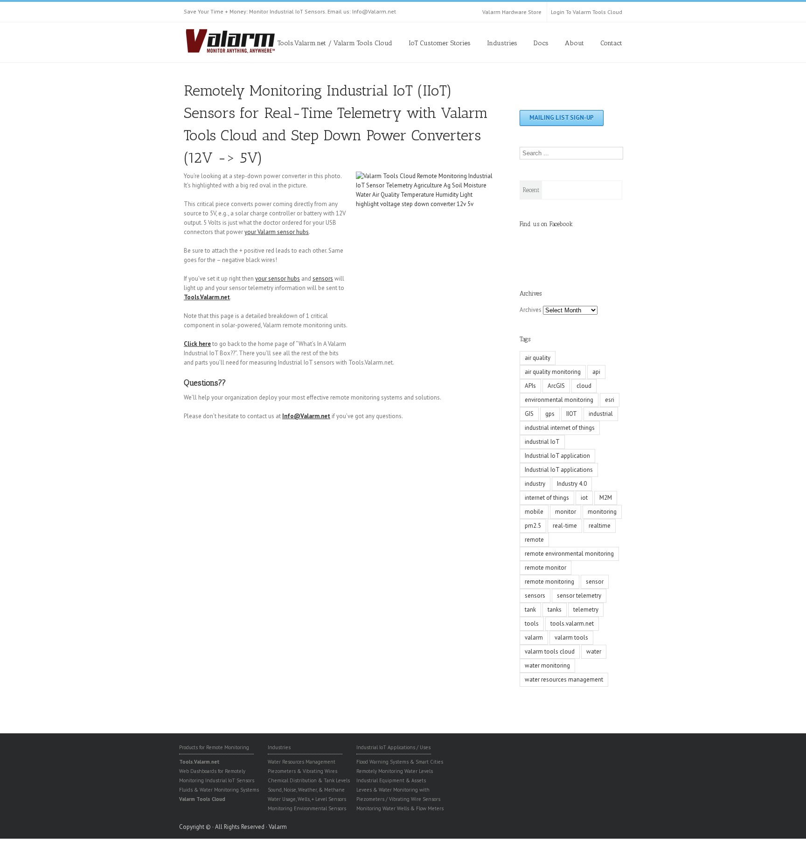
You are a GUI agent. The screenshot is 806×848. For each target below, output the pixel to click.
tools (532, 623)
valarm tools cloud (550, 651)
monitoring (602, 512)
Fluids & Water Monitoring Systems (219, 789)
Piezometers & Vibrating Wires (302, 771)
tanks (555, 610)
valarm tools (571, 637)
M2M (605, 498)
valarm (534, 637)
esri (609, 400)
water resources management (564, 679)
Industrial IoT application (557, 456)
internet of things (547, 498)
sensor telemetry (579, 596)
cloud (584, 386)
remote (534, 540)
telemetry (585, 610)
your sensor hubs (277, 279)
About (574, 43)
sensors (323, 279)
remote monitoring (549, 582)
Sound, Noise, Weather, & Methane (306, 789)
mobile (534, 512)
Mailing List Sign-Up (561, 118)
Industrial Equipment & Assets (391, 780)
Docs (541, 43)
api (596, 372)
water (593, 651)
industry (535, 484)
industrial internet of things (560, 428)
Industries (502, 43)
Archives (531, 310)
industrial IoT (542, 442)
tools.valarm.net (572, 623)
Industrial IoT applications (559, 470)
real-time (565, 526)
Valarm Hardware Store (512, 11)
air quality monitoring (553, 372)
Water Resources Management (301, 761)
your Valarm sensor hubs (276, 232)
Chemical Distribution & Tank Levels (309, 780)
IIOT (571, 414)
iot (584, 498)
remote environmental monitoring (569, 554)
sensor (595, 582)
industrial (601, 414)
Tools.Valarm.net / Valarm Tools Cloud (335, 43)
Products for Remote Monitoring (214, 747)
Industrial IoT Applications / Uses (393, 747)
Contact (611, 43)
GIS (529, 414)
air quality (537, 358)
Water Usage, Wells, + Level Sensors (307, 799)
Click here (197, 344)
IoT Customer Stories (440, 43)
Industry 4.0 (572, 484)
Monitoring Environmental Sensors (307, 808)
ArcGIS (556, 386)
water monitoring (547, 665)
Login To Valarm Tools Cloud (586, 11)
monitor (565, 512)
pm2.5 (533, 526)
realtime (600, 526)
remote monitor (545, 568)
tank (530, 610)
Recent (531, 189)
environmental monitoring (559, 400)
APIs (530, 386)
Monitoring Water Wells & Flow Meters (400, 808)
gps (550, 414)
